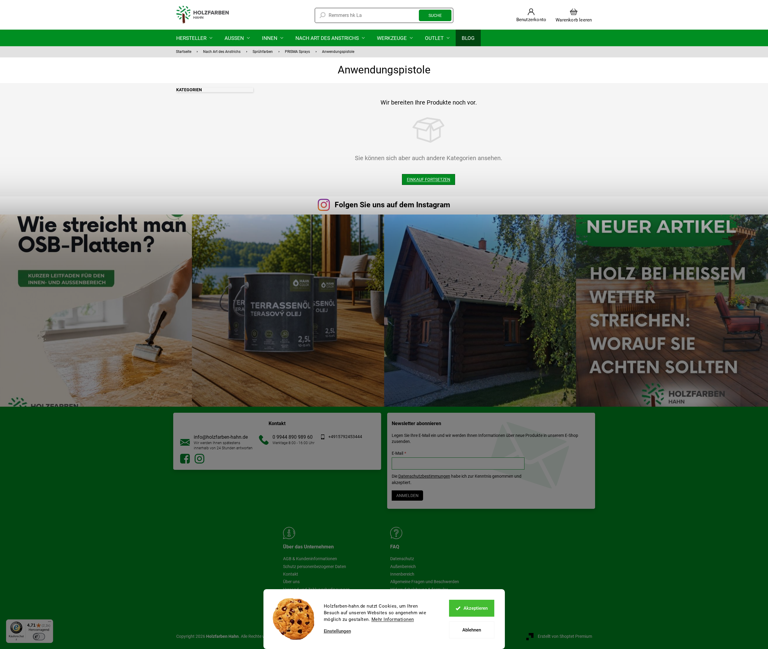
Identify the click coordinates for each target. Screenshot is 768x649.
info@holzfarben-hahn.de (221, 437)
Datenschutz (402, 558)
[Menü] (49, 623)
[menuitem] (194, 38)
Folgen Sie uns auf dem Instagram (392, 204)
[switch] (39, 636)
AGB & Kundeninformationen (310, 558)
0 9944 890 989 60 (292, 437)
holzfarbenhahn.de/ (199, 458)
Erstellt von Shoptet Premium (565, 636)
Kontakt (290, 574)
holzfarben (185, 458)
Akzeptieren (476, 608)
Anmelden (407, 495)
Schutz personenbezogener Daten (314, 566)
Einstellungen (337, 631)
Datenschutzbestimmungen (424, 476)
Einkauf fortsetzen (428, 179)
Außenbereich (403, 566)
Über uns (291, 581)
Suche (435, 15)
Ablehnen (471, 630)
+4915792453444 (345, 436)
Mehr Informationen (392, 619)
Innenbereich (402, 574)
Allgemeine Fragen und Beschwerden (424, 581)
